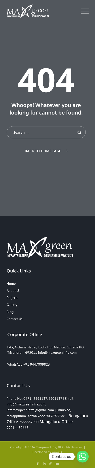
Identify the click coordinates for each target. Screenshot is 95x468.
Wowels (57, 452)
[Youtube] (57, 464)
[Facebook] (38, 464)
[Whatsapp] (83, 456)
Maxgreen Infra (46, 447)
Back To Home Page (43, 151)
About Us (13, 290)
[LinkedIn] (44, 464)
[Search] (79, 132)
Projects (12, 297)
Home (11, 283)
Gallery (12, 304)
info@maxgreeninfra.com (26, 404)
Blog (10, 311)
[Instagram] (51, 464)
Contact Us (15, 318)
